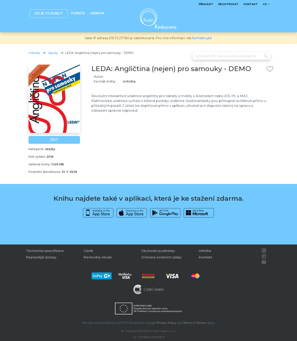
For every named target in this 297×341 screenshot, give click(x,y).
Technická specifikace (45, 251)
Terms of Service (194, 323)
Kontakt (251, 4)
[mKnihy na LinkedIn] (264, 262)
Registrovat (228, 4)
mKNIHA (97, 13)
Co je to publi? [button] (48, 13)
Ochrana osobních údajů (161, 257)
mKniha (205, 251)
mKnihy (34, 53)
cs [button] (265, 4)
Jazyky (53, 53)
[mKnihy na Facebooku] (264, 256)
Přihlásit (206, 4)
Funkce (78, 13)
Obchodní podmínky (158, 251)
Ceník (88, 251)
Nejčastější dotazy (41, 257)
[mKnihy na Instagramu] (264, 251)
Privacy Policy (166, 323)
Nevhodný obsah (98, 257)
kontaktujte (202, 38)
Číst (54, 140)
